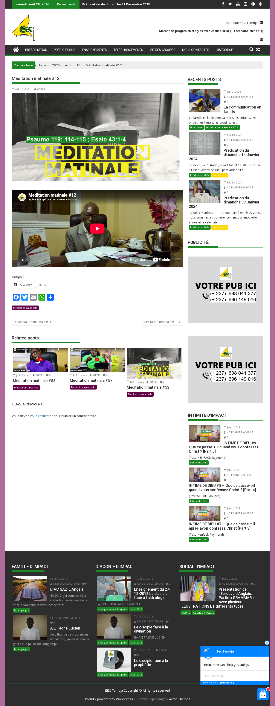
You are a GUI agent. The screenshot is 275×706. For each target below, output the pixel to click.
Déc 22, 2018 (145, 616)
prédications (64, 50)
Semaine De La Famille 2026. (222, 127)
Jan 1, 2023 (233, 427)
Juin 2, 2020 (23, 375)
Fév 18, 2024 (234, 135)
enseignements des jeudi (112, 609)
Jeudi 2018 (136, 609)
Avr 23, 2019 (61, 617)
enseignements (94, 50)
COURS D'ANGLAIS (203, 612)
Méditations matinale (25, 307)
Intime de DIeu (198, 462)
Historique (225, 50)
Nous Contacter (195, 50)
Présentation (36, 50)
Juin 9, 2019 (60, 579)
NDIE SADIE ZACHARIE (239, 96)
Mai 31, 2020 (229, 579)
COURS (186, 612)
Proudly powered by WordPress (109, 699)
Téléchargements (128, 50)
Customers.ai (226, 683)
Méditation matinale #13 (160, 322)
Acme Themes (179, 699)
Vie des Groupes (163, 50)
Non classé (196, 127)
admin (41, 89)
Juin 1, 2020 (80, 375)
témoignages (21, 610)
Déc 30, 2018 (145, 579)
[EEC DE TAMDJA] (16, 49)
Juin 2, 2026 (233, 91)
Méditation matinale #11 (34, 322)
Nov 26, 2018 (145, 650)
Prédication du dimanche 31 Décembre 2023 (116, 4)
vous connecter (41, 416)
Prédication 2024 (199, 175)
